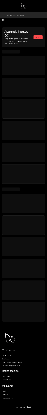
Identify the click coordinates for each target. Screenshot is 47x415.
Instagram (6, 376)
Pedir (4, 391)
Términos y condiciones (12, 362)
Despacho (6, 355)
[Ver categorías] (43, 20)
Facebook (6, 379)
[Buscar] (3, 20)
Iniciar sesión (7, 398)
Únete (38, 37)
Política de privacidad (11, 366)
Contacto (6, 359)
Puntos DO (6, 394)
